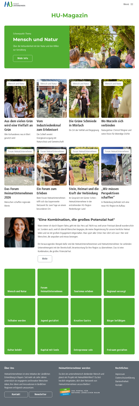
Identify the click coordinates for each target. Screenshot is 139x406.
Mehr (45, 259)
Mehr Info (23, 58)
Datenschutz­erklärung (125, 378)
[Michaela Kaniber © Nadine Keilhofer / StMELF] (19, 232)
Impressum (120, 374)
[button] (132, 4)
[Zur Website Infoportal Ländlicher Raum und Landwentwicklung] (83, 392)
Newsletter (40, 394)
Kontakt (16, 394)
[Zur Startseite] (14, 4)
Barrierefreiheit (121, 381)
